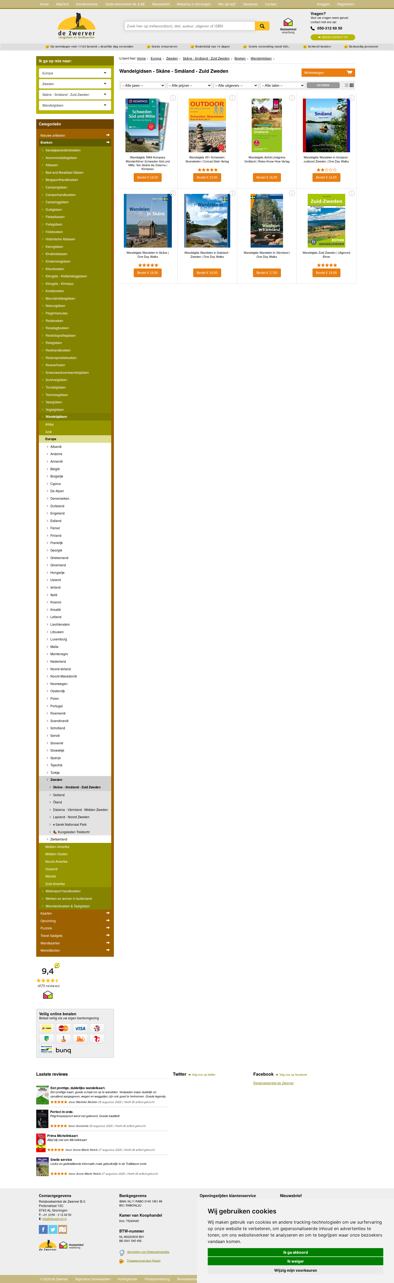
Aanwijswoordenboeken (63, 150)
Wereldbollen (50, 950)
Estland (55, 520)
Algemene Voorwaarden (93, 1279)
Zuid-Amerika (55, 883)
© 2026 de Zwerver (54, 1279)
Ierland (55, 587)
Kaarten (46, 913)
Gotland (58, 794)
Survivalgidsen (56, 379)
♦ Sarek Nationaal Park (69, 824)
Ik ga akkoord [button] (295, 1252)
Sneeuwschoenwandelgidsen (67, 372)
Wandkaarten (50, 943)
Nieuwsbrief (161, 4)
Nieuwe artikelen (52, 135)
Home (44, 4)
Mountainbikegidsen (60, 298)
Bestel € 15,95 (207, 177)
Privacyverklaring (157, 1279)
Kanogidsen (54, 246)
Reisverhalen (55, 365)
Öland (57, 802)
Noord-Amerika (56, 861)
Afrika (49, 424)
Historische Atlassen (60, 239)
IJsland (55, 579)
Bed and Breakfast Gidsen (64, 172)
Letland (55, 616)
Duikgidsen (53, 209)
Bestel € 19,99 (326, 273)
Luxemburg (58, 639)
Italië (53, 594)
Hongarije (57, 572)
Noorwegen (59, 683)
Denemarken (59, 498)
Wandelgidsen (56, 416)
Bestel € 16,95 (267, 177)
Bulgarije (56, 476)
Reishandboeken (58, 350)
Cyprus (55, 483)
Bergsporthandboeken (61, 179)
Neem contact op (335, 37)
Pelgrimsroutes (56, 313)
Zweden (56, 779)
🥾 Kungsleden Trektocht (71, 831)
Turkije (55, 772)
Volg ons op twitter (203, 1074)
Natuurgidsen (55, 305)
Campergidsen (56, 187)
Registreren (345, 4)
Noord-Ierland (60, 668)
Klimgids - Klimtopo (59, 283)
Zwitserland (58, 839)
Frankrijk (56, 542)
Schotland (57, 728)
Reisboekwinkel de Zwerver (273, 1083)
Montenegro (59, 653)
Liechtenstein (60, 624)
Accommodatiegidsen (61, 157)
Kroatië (55, 609)
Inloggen (323, 4)
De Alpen (57, 490)
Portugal (56, 706)
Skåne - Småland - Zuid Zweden (76, 787)
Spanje (55, 757)
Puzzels (46, 928)
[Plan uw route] (62, 1229)
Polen (54, 698)
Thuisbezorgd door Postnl (143, 1260)
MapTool (62, 4)
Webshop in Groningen (194, 4)
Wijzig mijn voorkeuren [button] (295, 1270)
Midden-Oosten (56, 853)
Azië (48, 431)
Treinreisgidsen (56, 394)
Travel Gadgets (51, 935)
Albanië (56, 446)
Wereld (50, 876)
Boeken (46, 142)
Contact (270, 4)
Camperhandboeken (60, 194)
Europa (50, 438)
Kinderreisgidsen (57, 261)
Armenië (56, 461)
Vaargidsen (53, 402)
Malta (54, 646)
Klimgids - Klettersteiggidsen (66, 276)
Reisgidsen (53, 342)
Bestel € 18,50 (147, 177)
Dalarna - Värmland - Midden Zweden (80, 809)
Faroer (55, 527)
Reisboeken (54, 320)
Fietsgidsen (53, 224)
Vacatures (250, 4)
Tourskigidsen (55, 387)
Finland (55, 535)
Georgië (56, 550)
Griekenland (59, 557)
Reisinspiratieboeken (61, 357)
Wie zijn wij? (227, 4)
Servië (55, 735)
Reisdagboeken (57, 327)
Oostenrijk (57, 690)
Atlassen (51, 164)
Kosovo (55, 602)
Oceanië (51, 869)
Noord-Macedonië (63, 676)
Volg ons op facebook (293, 1074)
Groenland (58, 565)
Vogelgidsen (54, 409)
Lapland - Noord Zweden (71, 816)
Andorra (56, 453)
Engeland (57, 513)
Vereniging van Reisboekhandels (148, 1251)
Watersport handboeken (63, 891)
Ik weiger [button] (295, 1261)
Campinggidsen (57, 202)
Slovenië (56, 743)
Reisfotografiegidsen (60, 335)
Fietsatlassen (55, 216)
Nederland (58, 661)
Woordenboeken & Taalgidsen (67, 906)
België (55, 468)
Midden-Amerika (57, 846)
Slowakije (57, 750)
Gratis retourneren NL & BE (125, 4)
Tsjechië (56, 765)
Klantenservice (87, 4)
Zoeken (262, 25)
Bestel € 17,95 (267, 273)
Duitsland (57, 505)
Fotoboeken (54, 231)
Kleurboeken (54, 268)
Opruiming (48, 920)
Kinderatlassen (56, 253)
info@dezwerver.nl (54, 1218)
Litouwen (57, 631)
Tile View (352, 85)
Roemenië (58, 713)
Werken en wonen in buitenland (68, 898)
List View (346, 85)
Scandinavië (59, 720)
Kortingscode (127, 1279)
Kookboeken (54, 290)
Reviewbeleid (187, 1279)
